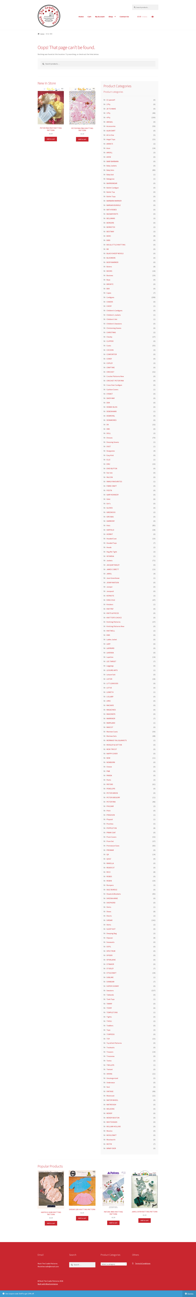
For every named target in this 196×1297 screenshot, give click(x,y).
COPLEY (110, 363)
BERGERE (110, 223)
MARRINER (111, 718)
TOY (108, 1039)
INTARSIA (110, 556)
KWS (108, 635)
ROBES (109, 876)
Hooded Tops (112, 543)
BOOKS (109, 271)
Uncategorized (112, 1078)
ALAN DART (111, 130)
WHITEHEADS (112, 1122)
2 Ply (108, 104)
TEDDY (109, 1008)
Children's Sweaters (114, 324)
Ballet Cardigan (113, 188)
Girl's (109, 503)
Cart (89, 16)
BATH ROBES (112, 209)
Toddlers (110, 1025)
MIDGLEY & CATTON (114, 745)
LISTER (109, 679)
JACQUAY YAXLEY (113, 565)
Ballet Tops (111, 196)
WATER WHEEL (112, 1100)
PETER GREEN (112, 793)
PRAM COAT (111, 832)
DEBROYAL (111, 416)
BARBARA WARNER (114, 201)
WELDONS (110, 1109)
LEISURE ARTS (112, 670)
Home (81, 16)
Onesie (109, 767)
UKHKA (109, 1074)
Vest (108, 1087)
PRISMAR (110, 850)
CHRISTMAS (111, 332)
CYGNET (110, 394)
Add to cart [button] (51, 139)
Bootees (110, 275)
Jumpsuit (110, 591)
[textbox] (114, 1264)
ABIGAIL (110, 122)
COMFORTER (112, 354)
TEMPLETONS (112, 1012)
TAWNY (109, 1004)
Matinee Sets (112, 736)
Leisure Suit (111, 674)
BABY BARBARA (113, 161)
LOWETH (110, 692)
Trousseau (110, 1056)
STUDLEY (110, 968)
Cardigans (110, 297)
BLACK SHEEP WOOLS (115, 253)
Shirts (109, 907)
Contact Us (124, 16)
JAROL (109, 574)
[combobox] (114, 1264)
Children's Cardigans (114, 310)
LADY (108, 644)
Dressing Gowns (113, 442)
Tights (109, 1017)
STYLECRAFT (111, 973)
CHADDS (110, 302)
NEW (108, 758)
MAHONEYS (111, 714)
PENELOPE (111, 788)
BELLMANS (111, 218)
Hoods (109, 547)
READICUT (111, 867)
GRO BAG (110, 517)
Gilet (108, 499)
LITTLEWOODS (112, 683)
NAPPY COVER (112, 753)
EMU (108, 464)
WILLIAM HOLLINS (114, 1126)
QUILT (109, 859)
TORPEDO (111, 1034)
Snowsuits (110, 942)
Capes (109, 293)
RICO (108, 872)
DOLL (109, 433)
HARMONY (111, 521)
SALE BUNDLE (112, 889)
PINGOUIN (111, 815)
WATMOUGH (111, 1104)
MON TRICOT (112, 749)
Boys (108, 280)
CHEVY (109, 306)
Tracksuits (111, 1047)
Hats (108, 525)
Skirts (109, 925)
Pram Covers (111, 837)
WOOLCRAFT (112, 1135)
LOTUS (109, 688)
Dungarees (111, 451)
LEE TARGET (111, 661)
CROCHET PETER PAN (115, 380)
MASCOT (110, 727)
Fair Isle (110, 473)
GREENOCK (111, 512)
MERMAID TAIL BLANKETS (117, 740)
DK (108, 424)
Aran (108, 148)
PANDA (109, 775)
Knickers (110, 604)
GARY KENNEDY (113, 495)
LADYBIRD (110, 648)
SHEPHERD (111, 903)
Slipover (110, 938)
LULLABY (110, 696)
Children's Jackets (114, 315)
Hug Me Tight (112, 552)
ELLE (108, 459)
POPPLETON (112, 828)
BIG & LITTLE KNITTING (116, 245)
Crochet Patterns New (115, 376)
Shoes (109, 911)
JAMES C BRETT (113, 569)
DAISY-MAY (111, 398)
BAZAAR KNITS (112, 214)
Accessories (111, 126)
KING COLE (111, 600)
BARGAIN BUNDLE (114, 205)
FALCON (110, 477)
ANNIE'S (110, 144)
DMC (108, 429)
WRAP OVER (111, 1148)
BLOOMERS (111, 258)
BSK (108, 288)
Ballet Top (111, 192)
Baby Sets (110, 170)
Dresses (110, 438)
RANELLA (110, 863)
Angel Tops (111, 139)
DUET (109, 446)
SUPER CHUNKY (113, 986)
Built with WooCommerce (48, 1284)
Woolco (109, 1131)
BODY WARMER (112, 262)
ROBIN (109, 881)
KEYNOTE (110, 596)
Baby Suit (110, 174)
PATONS (110, 784)
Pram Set (110, 841)
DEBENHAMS (112, 411)
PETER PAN (111, 802)
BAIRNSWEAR (112, 183)
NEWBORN (111, 762)
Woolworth (111, 1139)
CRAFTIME (111, 367)
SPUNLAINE (111, 960)
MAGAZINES (111, 710)
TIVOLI (109, 1021)
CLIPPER (110, 341)
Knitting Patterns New (115, 626)
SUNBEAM (110, 981)
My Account (100, 16)
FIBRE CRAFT (112, 486)
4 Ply (108, 117)
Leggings (110, 666)
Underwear (111, 1082)
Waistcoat (110, 1096)
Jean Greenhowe (113, 578)
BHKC (109, 236)
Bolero (109, 266)
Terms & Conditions (142, 1263)
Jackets (110, 560)
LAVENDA (110, 653)
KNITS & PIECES (113, 613)
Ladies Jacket (112, 639)
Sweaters (110, 990)
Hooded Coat (112, 538)
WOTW (109, 1144)
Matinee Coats (112, 731)
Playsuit (110, 819)
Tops (108, 1030)
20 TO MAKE (111, 109)
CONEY (109, 359)
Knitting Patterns (113, 622)
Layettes (110, 657)
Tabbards (110, 995)
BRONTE (110, 284)
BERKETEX (111, 227)
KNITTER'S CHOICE (114, 617)
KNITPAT (110, 609)
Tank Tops (111, 999)
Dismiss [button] (190, 1293)
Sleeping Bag (112, 933)
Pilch (108, 810)
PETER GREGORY (113, 797)
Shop (111, 16)
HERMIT (110, 534)
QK (108, 854)
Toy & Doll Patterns (114, 1043)
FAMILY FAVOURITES (114, 481)
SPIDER (109, 955)
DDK (108, 403)
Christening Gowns (114, 328)
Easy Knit (110, 455)
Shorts (109, 916)
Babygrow (110, 179)
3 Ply (108, 113)
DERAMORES (111, 420)
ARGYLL (109, 152)
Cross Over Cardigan (114, 385)
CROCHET (110, 372)
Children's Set (112, 319)
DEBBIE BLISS (112, 407)
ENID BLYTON (112, 468)
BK (108, 249)
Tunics (109, 1060)
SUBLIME (110, 977)
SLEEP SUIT (111, 929)
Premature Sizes (113, 846)
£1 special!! (111, 100)
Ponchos (110, 824)
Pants (109, 780)
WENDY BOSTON (113, 1118)
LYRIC (109, 701)
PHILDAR (110, 806)
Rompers (110, 885)
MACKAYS (110, 705)
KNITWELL (111, 631)
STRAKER (110, 964)
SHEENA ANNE (112, 898)
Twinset (110, 1069)
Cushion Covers (112, 389)
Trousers (110, 1052)
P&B (108, 771)
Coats (109, 345)
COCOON (110, 350)
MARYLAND (111, 723)
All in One (110, 135)
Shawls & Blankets (114, 894)
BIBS (108, 240)
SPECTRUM (111, 951)
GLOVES (110, 508)
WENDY (109, 1113)
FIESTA (109, 490)
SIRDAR (109, 920)
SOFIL (109, 946)
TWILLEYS (110, 1065)
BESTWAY (110, 231)
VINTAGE (110, 1091)
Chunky (109, 337)
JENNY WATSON (113, 582)
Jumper (110, 587)
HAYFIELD (110, 530)
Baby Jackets (112, 166)
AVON (109, 157)
